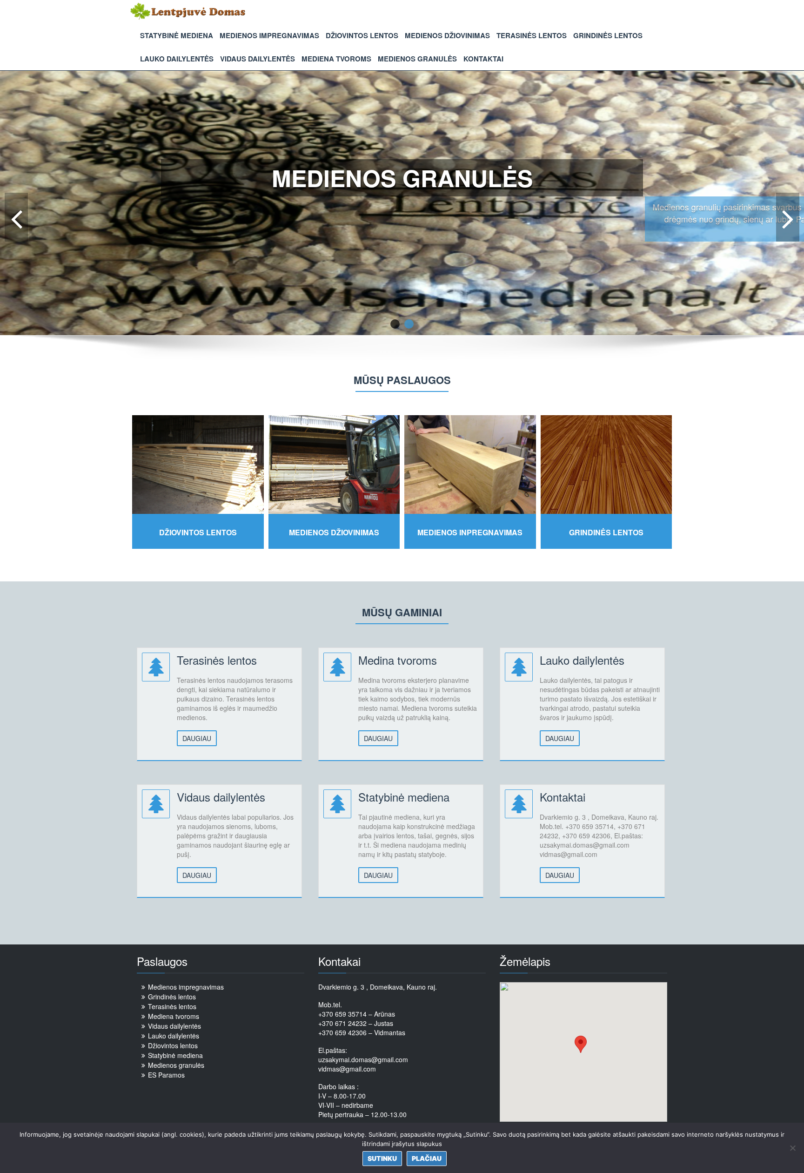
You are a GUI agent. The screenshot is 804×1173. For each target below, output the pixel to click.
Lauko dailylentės (177, 59)
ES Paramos (166, 1074)
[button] (581, 1044)
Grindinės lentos (608, 35)
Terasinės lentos (531, 35)
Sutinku (382, 1158)
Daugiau (196, 738)
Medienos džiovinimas (447, 35)
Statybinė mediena (176, 35)
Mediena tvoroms (336, 59)
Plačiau (402, 263)
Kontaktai (483, 59)
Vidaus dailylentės (257, 59)
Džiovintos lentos (362, 35)
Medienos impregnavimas (269, 35)
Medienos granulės (417, 59)
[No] (792, 1148)
